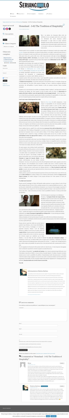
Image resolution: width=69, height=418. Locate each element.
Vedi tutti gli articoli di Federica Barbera (34, 294)
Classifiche (40, 13)
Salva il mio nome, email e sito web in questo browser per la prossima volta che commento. (35, 341)
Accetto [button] (48, 416)
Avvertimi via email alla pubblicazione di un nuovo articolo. (31, 347)
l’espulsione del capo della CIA (37, 70)
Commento (21, 307)
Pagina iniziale (6, 22)
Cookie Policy (53, 416)
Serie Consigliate (32, 13)
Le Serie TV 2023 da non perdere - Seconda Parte (10, 58)
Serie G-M (15, 22)
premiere (21, 52)
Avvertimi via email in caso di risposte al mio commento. (30, 343)
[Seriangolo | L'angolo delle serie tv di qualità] (34, 6)
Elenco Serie (21, 13)
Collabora (50, 13)
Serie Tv (11, 22)
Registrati (5, 83)
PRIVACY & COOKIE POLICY (7, 408)
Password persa (6, 85)
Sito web (20, 334)
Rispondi (62, 363)
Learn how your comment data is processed (45, 353)
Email (20, 328)
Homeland (20, 22)
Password (4, 73)
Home (12, 13)
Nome (20, 323)
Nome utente (5, 68)
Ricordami (6, 77)
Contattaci (13, 16)
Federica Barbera (26, 29)
